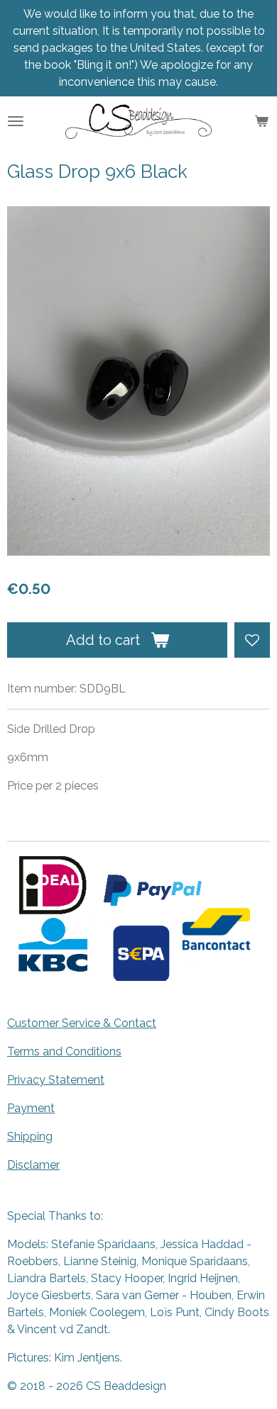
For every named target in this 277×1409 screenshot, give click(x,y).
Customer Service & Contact (81, 1023)
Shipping (30, 1136)
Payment (31, 1108)
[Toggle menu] (15, 121)
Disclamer (33, 1165)
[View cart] (261, 121)
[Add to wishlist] (252, 640)
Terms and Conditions (64, 1051)
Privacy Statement (55, 1080)
